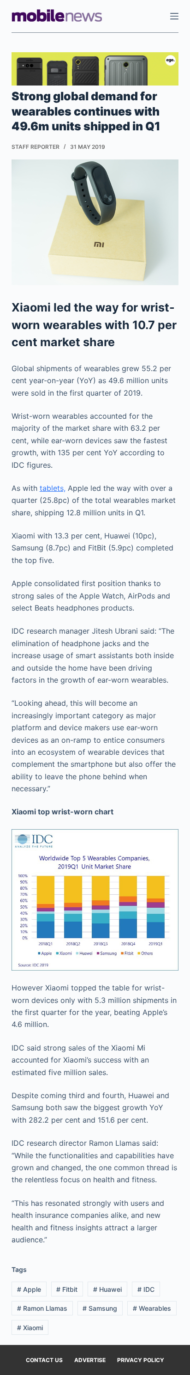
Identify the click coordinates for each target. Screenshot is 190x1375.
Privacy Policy (140, 1360)
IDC (145, 1289)
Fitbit (66, 1289)
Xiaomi (30, 1328)
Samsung (100, 1308)
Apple (29, 1289)
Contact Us (44, 1360)
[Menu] (174, 16)
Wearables (152, 1308)
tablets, (52, 488)
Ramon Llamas (42, 1308)
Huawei (107, 1289)
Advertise (90, 1360)
